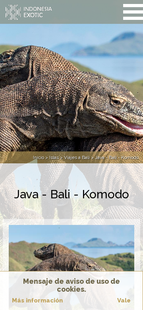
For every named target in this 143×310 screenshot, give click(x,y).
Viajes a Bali (77, 157)
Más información (37, 300)
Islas (54, 157)
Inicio (38, 157)
